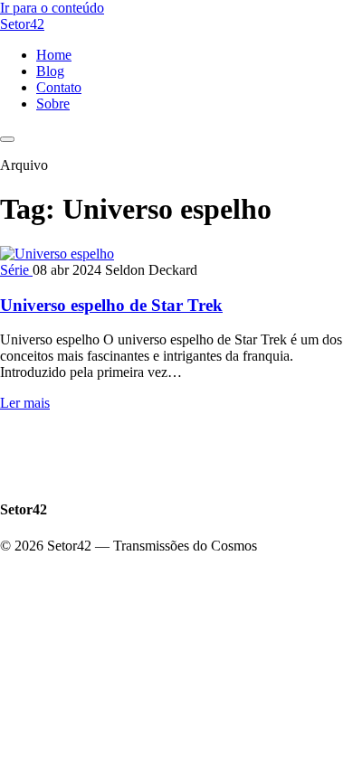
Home (54, 54)
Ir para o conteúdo (52, 7)
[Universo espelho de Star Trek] (57, 253)
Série (16, 270)
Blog (50, 71)
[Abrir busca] (7, 139)
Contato (58, 87)
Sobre (53, 103)
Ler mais (25, 402)
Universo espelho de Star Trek (111, 305)
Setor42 (22, 24)
